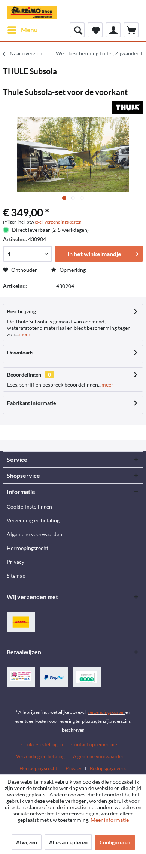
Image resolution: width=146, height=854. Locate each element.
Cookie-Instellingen (29, 506)
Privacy (15, 562)
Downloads (20, 352)
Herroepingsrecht (27, 548)
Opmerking (72, 270)
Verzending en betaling (33, 520)
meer (25, 334)
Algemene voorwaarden (34, 534)
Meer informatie (110, 820)
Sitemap (16, 575)
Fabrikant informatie (31, 403)
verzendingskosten (106, 712)
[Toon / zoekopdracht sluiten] (77, 29)
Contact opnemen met (95, 744)
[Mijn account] (113, 29)
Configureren (115, 842)
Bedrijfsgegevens (108, 768)
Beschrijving (21, 311)
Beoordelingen (24, 374)
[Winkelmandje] (131, 29)
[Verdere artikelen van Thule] (127, 107)
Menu (29, 30)
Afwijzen (26, 842)
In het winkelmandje (94, 253)
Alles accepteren (68, 842)
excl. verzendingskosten (58, 222)
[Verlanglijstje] (95, 29)
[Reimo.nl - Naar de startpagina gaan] (32, 11)
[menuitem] (22, 29)
